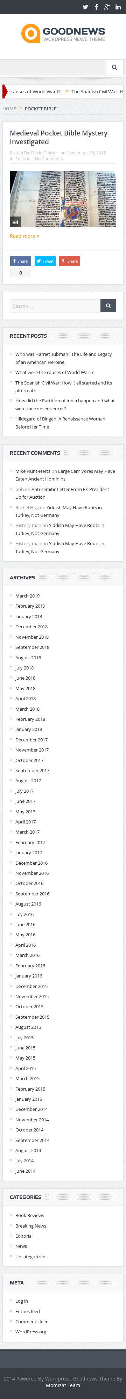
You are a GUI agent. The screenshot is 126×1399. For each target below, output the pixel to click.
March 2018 (27, 709)
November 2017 (32, 750)
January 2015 (28, 1099)
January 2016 (28, 976)
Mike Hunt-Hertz (32, 471)
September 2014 (32, 1140)
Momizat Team (63, 1385)
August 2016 (28, 904)
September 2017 (32, 770)
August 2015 (28, 1027)
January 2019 (28, 616)
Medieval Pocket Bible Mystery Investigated (58, 137)
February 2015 (30, 1089)
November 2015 (32, 996)
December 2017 (31, 740)
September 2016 (32, 894)
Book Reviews (29, 1215)
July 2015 (24, 1037)
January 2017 (28, 852)
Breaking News (30, 1226)
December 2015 (31, 986)
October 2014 (29, 1130)
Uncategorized (30, 1256)
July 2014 (24, 1160)
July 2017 (24, 791)
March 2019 (27, 596)
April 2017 (25, 822)
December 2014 (31, 1109)
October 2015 (29, 1006)
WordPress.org (30, 1331)
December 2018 (31, 626)
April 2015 (25, 1068)
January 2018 (28, 729)
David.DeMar (44, 152)
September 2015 (32, 1017)
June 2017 (25, 801)
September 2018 (32, 647)
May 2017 (25, 811)
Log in (21, 1301)
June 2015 (25, 1048)
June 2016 (25, 924)
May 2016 (25, 934)
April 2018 (25, 698)
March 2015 (27, 1078)
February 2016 (30, 965)
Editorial (23, 158)
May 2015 (25, 1058)
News (21, 1246)
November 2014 (32, 1119)
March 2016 (27, 955)
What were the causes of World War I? (54, 372)
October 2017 (29, 760)
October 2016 (29, 883)
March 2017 (27, 832)
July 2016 (24, 914)
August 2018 (28, 657)
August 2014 (28, 1150)
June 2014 (25, 1171)
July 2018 (24, 668)
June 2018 (25, 678)
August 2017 (28, 780)
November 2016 (32, 873)
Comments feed (32, 1321)
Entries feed (27, 1311)
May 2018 (25, 688)
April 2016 (25, 945)
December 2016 (31, 863)
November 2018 (32, 637)
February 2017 (30, 842)
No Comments (49, 158)
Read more (23, 236)
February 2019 (30, 606)
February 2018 (30, 719)
